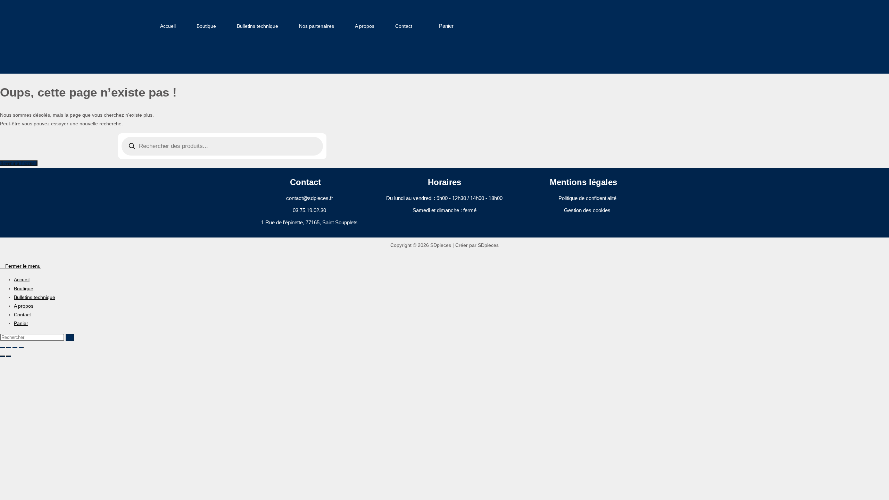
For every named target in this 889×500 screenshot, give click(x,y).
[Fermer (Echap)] (21, 347)
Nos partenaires (316, 26)
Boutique (206, 26)
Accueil (168, 26)
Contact (403, 26)
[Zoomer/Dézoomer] (2, 347)
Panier (21, 323)
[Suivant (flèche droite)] (8, 356)
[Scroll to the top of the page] (2, 257)
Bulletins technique (257, 26)
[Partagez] (15, 347)
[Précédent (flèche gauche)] (2, 356)
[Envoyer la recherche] (70, 337)
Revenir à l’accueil (18, 163)
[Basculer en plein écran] (8, 347)
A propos (364, 26)
